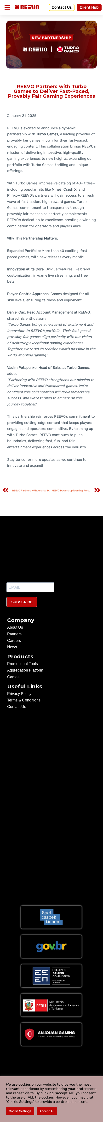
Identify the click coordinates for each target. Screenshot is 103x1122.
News (12, 647)
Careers (14, 640)
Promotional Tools (22, 664)
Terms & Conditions (23, 700)
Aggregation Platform (25, 670)
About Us (15, 627)
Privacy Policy (19, 694)
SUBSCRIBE (22, 602)
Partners (14, 634)
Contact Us (16, 707)
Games (13, 677)
